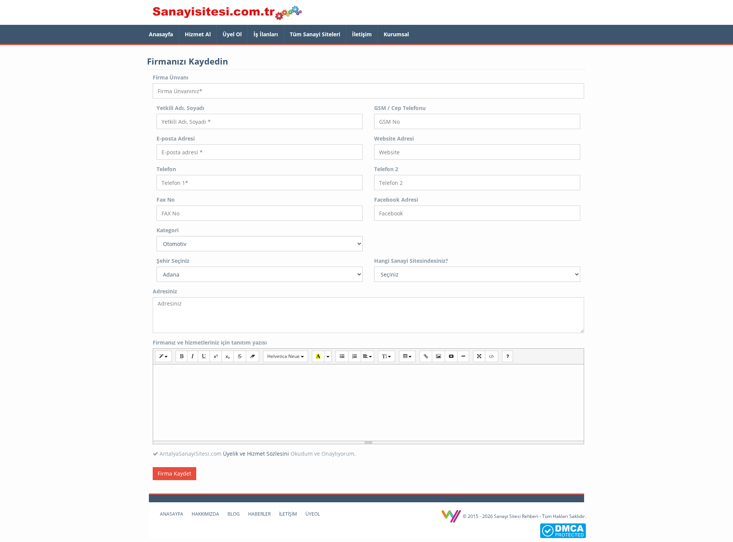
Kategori (168, 230)
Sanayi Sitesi (227, 13)
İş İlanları (265, 34)
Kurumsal (396, 34)
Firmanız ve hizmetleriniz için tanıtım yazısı (210, 342)
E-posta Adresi (176, 138)
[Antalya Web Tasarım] (452, 516)
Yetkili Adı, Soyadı (180, 108)
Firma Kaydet (174, 473)
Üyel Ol (232, 34)
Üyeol (312, 514)
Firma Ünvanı (170, 77)
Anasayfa (161, 34)
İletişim (362, 34)
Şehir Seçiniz (173, 260)
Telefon (166, 169)
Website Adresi (394, 138)
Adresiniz (165, 291)
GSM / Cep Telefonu (400, 108)
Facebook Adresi (396, 199)
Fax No (166, 199)
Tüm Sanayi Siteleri (315, 34)
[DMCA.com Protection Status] (563, 530)
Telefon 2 (386, 169)
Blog (234, 514)
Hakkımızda (205, 514)
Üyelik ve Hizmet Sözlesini (256, 453)
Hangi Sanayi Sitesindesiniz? (411, 260)
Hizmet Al (198, 34)
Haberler (259, 514)
